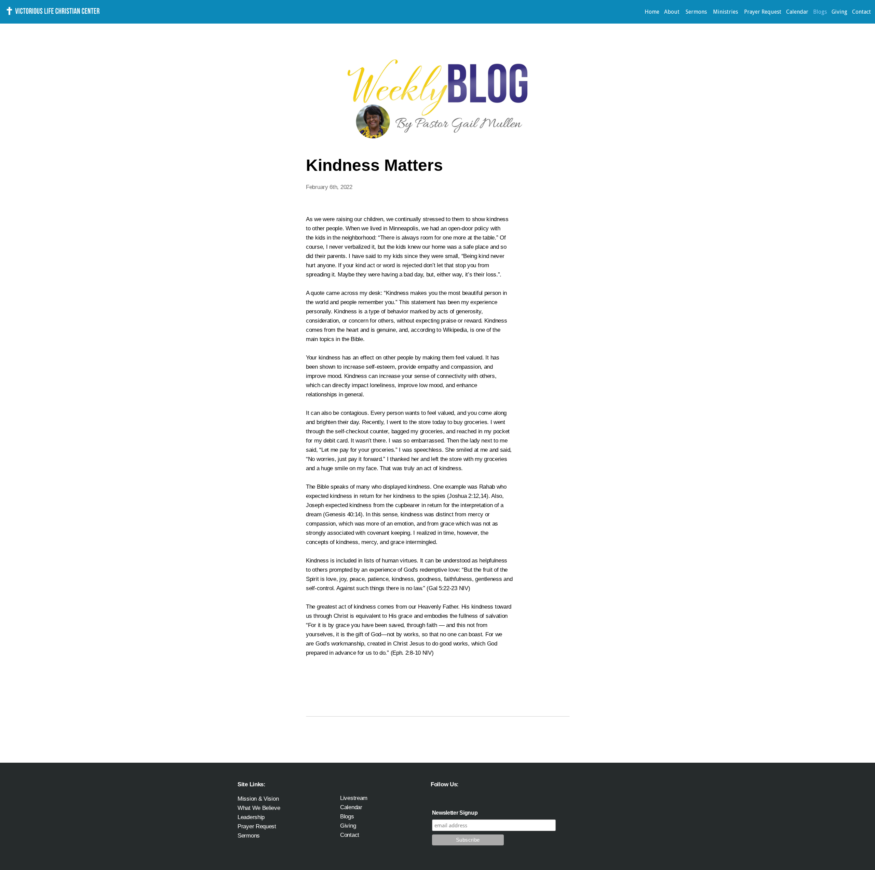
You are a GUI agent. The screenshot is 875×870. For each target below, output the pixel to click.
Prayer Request (762, 12)
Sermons (697, 12)
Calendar (797, 12)
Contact (861, 12)
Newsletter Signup (455, 813)
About (672, 12)
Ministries (726, 12)
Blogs (820, 12)
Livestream (353, 798)
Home (652, 12)
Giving (839, 12)
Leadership (251, 817)
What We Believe (259, 808)
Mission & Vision (258, 799)
